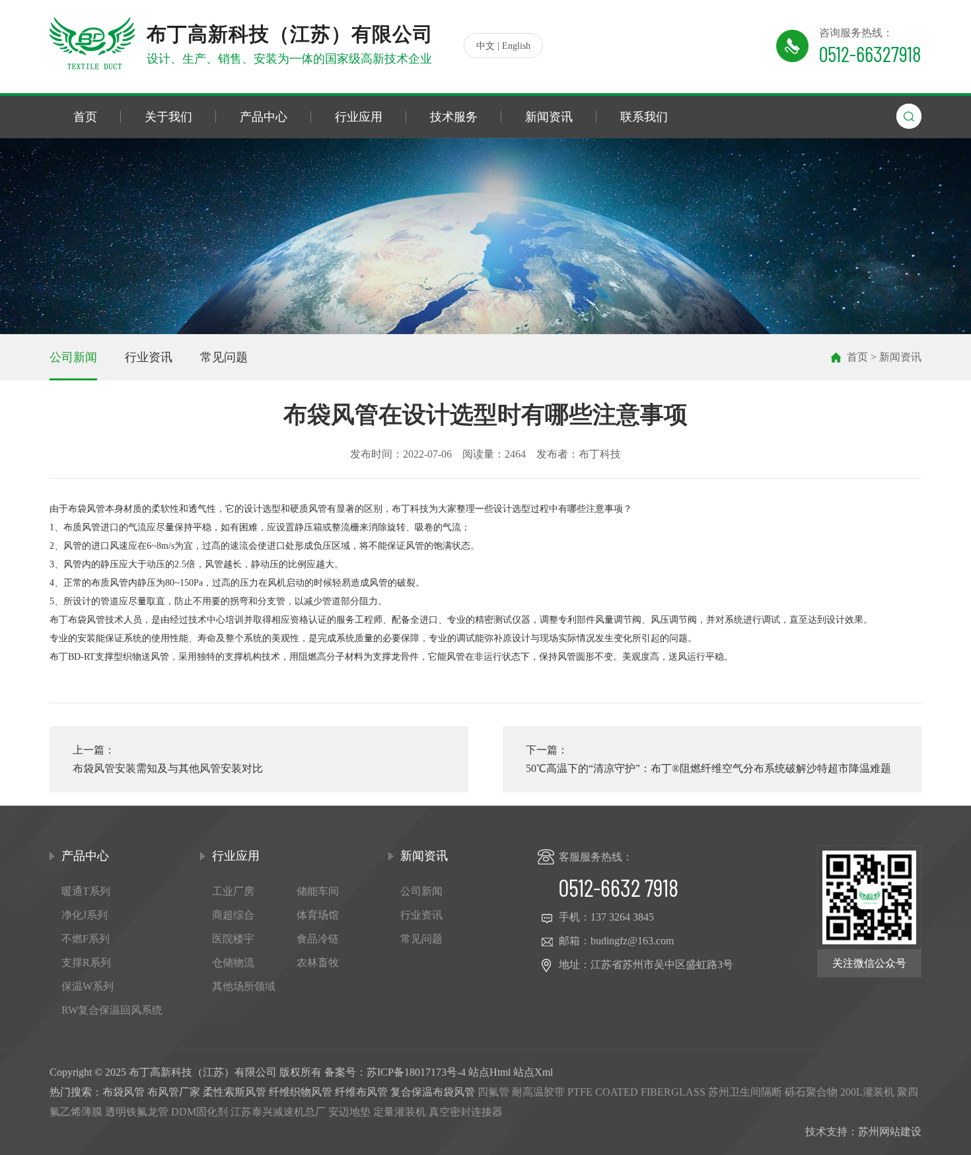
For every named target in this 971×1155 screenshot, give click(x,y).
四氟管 (493, 1092)
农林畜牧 (318, 962)
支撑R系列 (86, 962)
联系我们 (644, 116)
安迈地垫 (349, 1111)
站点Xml (533, 1072)
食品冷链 (318, 938)
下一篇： (708, 759)
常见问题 (224, 357)
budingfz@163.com (632, 940)
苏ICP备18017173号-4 (416, 1072)
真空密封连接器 (466, 1111)
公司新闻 (73, 357)
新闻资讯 (549, 116)
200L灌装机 (867, 1092)
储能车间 (318, 891)
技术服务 (454, 116)
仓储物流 (233, 962)
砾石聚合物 (811, 1092)
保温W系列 (87, 986)
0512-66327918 (870, 53)
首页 (85, 116)
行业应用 (358, 116)
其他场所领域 (243, 986)
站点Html (489, 1072)
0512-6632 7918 (618, 887)
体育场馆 (318, 915)
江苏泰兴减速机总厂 (278, 1111)
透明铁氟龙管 (136, 1111)
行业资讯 (148, 357)
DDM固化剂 (199, 1111)
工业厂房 (233, 891)
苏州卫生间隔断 (745, 1092)
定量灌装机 (399, 1111)
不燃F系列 (85, 938)
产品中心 (263, 116)
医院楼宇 (233, 938)
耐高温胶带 (538, 1092)
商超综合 (233, 915)
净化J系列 (84, 915)
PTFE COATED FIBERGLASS (636, 1092)
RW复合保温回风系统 (111, 1010)
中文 (485, 46)
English (516, 46)
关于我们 (168, 116)
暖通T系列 (85, 891)
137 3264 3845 (622, 917)
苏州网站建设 (889, 1131)
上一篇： (168, 759)
